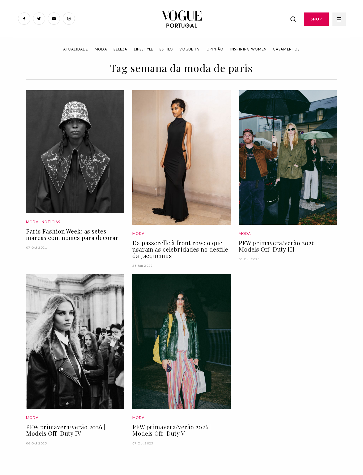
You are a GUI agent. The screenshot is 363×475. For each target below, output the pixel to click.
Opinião (215, 49)
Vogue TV (189, 49)
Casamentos (286, 49)
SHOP (316, 19)
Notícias (51, 222)
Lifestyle (143, 49)
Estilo (166, 49)
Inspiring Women (248, 49)
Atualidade (75, 49)
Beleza (120, 49)
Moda (101, 49)
